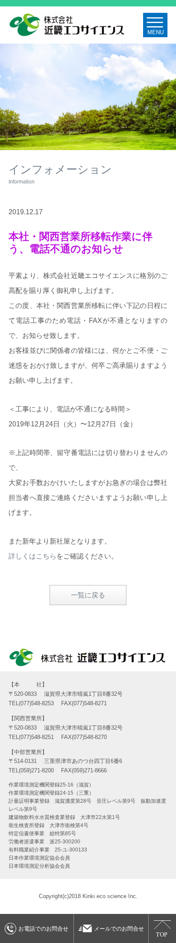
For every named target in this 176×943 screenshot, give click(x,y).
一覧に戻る (88, 595)
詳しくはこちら (32, 556)
